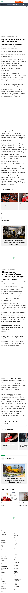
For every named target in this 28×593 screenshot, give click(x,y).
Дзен (15, 548)
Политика (3, 343)
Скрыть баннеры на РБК (16, 554)
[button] (9, 213)
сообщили (23, 306)
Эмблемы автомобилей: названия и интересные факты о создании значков (9, 516)
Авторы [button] (3, 465)
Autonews (3, 518)
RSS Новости (16, 566)
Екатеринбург (4, 568)
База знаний (3, 555)
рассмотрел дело (13, 418)
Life (20, 518)
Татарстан (3, 591)
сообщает (4, 56)
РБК (2, 85)
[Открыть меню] (26, 2)
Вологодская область (4, 576)
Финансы (3, 552)
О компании (16, 572)
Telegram (16, 547)
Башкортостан (4, 573)
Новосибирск (4, 570)
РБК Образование (4, 558)
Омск (2, 571)
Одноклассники (17, 545)
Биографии (3, 553)
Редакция (16, 577)
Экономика (3, 544)
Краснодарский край (4, 580)
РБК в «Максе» (7, 201)
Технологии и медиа (4, 550)
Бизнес (2, 547)
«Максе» (5, 435)
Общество (3, 36)
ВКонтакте (16, 543)
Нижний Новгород (3, 583)
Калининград (4, 578)
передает (4, 149)
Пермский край (3, 586)
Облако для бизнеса (15, 588)
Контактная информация (16, 575)
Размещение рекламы (16, 579)
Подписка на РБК (16, 558)
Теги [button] (2, 225)
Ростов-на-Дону (3, 589)
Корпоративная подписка (17, 561)
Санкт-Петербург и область (4, 565)
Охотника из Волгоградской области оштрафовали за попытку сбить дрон (13, 339)
